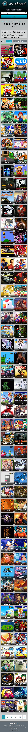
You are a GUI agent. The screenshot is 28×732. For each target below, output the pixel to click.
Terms (11, 728)
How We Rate (5, 727)
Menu (15, 16)
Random (19, 9)
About (5, 725)
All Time (24, 41)
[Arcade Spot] (14, 4)
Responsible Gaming (13, 727)
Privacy (24, 727)
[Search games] (25, 13)
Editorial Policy (11, 725)
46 (20, 717)
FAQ (20, 727)
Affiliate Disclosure (20, 725)
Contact (16, 728)
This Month (16, 41)
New (8, 9)
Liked (13, 9)
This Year (9, 41)
